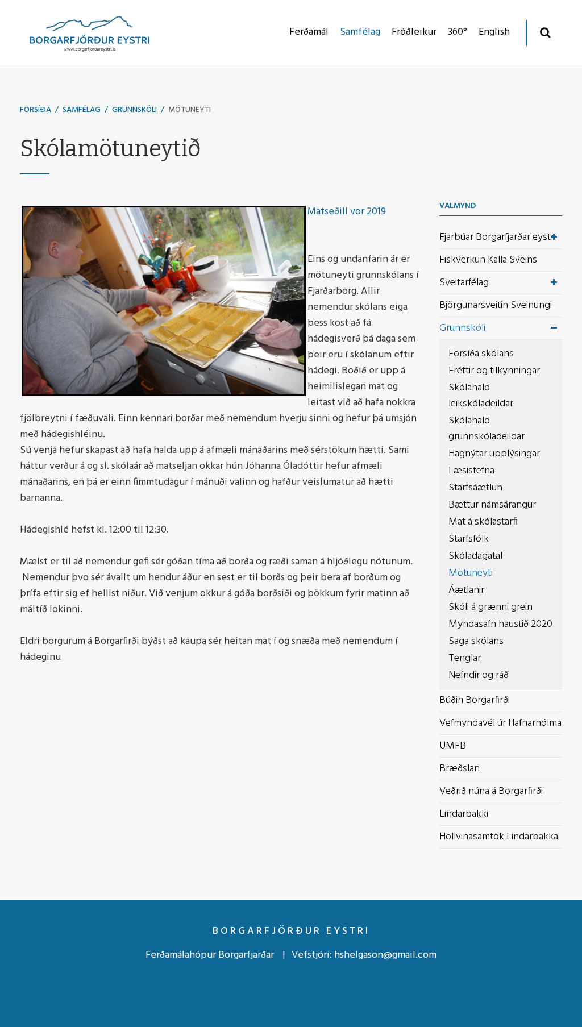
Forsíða (35, 110)
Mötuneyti (189, 110)
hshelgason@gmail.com (385, 955)
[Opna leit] (545, 32)
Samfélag (82, 110)
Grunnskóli (134, 110)
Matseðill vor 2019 (346, 211)
